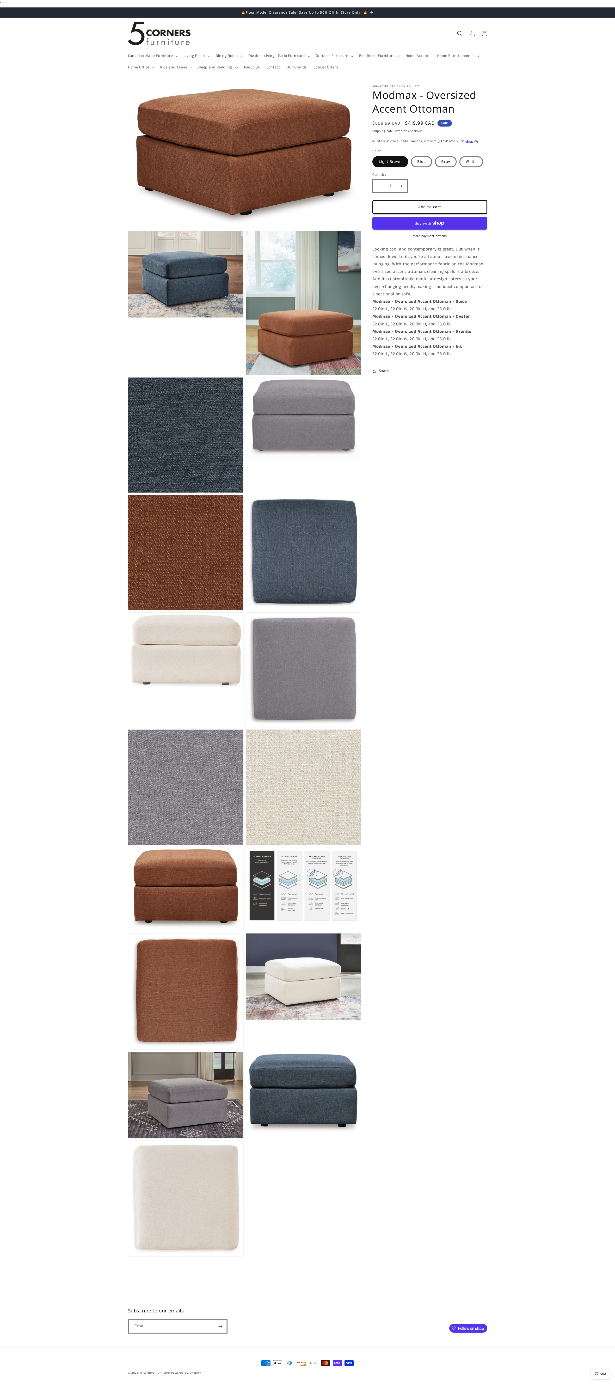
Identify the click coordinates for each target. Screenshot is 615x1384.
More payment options (430, 236)
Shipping (378, 131)
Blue (421, 162)
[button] (152, 56)
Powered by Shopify (186, 1373)
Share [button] (384, 371)
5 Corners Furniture (155, 1373)
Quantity (379, 174)
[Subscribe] (220, 1326)
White (471, 162)
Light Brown (390, 162)
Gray (445, 162)
